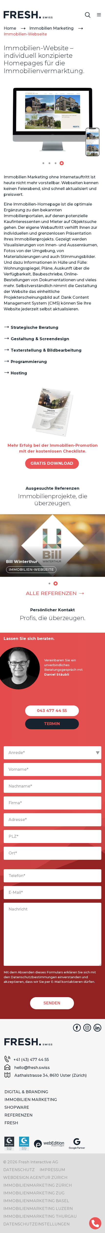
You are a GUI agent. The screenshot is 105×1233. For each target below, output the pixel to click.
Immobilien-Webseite (25, 34)
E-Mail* (16, 892)
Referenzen (18, 1115)
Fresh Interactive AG (28, 15)
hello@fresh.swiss (31, 1067)
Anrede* (17, 752)
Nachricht (18, 909)
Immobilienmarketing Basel (36, 1201)
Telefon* (17, 875)
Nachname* (20, 786)
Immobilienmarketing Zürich (37, 1185)
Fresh (11, 1123)
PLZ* (13, 836)
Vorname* (18, 769)
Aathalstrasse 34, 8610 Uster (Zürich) (50, 1075)
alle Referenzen (51, 593)
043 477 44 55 (52, 710)
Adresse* (18, 819)
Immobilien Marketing (51, 28)
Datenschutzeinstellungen (36, 1224)
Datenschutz (19, 1169)
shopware (16, 1107)
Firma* (15, 803)
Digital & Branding (26, 1092)
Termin (52, 723)
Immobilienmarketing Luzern (38, 1208)
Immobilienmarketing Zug (33, 1193)
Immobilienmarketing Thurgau (40, 1216)
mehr (53, 540)
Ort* (13, 853)
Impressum (52, 1169)
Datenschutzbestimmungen (34, 977)
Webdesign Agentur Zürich (35, 1177)
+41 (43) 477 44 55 (31, 1060)
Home (10, 28)
